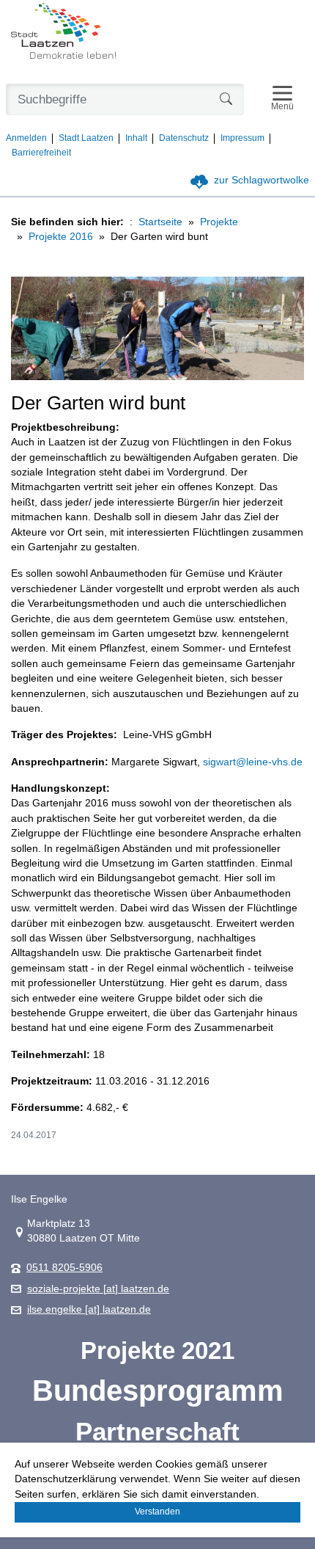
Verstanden (157, 1511)
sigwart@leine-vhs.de (253, 762)
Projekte (219, 221)
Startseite (160, 221)
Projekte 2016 (61, 236)
